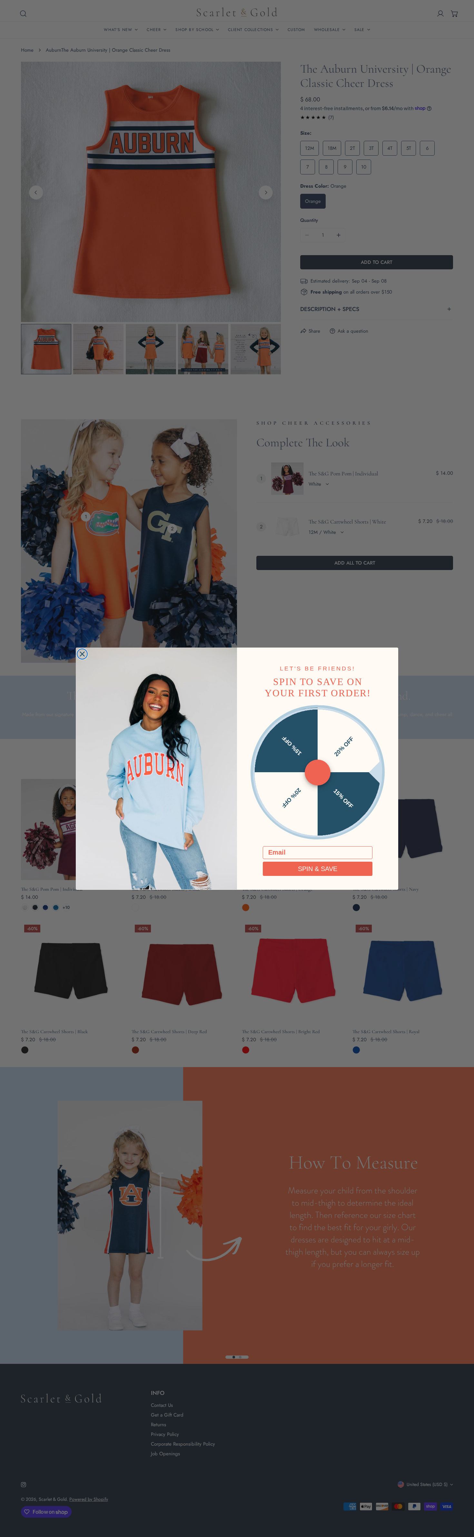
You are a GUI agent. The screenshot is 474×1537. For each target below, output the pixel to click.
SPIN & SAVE (317, 868)
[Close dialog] (82, 654)
